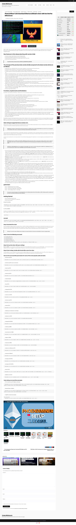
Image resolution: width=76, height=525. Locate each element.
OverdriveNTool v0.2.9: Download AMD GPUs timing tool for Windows (67, 104)
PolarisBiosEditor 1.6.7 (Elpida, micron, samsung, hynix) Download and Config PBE (67, 117)
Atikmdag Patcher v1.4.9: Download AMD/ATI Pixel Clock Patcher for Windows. (67, 92)
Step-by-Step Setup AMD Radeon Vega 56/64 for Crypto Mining (66, 79)
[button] (71, 5)
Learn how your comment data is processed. (20, 508)
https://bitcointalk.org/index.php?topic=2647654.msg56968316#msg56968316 (19, 61)
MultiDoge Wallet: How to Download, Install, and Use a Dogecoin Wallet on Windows (45, 463)
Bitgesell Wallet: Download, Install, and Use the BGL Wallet (10, 463)
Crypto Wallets (6, 459)
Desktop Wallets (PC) (13, 459)
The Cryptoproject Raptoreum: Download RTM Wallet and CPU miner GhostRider (67, 108)
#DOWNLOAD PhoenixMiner (10, 18)
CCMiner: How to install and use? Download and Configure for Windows (67, 70)
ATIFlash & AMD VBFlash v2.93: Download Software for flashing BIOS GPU (67, 49)
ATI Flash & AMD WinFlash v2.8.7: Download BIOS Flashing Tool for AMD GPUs (67, 113)
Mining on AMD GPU (24, 459)
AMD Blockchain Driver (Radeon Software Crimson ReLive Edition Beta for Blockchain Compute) (67, 75)
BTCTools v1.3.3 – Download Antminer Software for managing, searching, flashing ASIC (67, 40)
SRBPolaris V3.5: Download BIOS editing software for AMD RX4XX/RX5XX (66, 100)
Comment (4, 472)
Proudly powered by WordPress (34, 520)
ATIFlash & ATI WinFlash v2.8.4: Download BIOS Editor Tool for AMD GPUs (67, 83)
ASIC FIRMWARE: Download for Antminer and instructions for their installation (67, 66)
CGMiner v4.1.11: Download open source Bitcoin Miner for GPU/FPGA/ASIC (66, 57)
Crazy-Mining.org (7, 3)
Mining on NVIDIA (31, 459)
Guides (31, 457)
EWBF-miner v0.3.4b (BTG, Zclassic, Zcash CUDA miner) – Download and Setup (67, 121)
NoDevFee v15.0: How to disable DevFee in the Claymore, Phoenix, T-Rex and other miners (67, 44)
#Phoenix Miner (16, 18)
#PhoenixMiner (21, 18)
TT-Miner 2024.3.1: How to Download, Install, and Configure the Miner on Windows (28, 463)
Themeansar (44, 520)
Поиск (72, 11)
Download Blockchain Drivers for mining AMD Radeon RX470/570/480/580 (67, 53)
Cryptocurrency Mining (25, 457)
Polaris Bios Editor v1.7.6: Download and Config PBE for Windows (66, 96)
